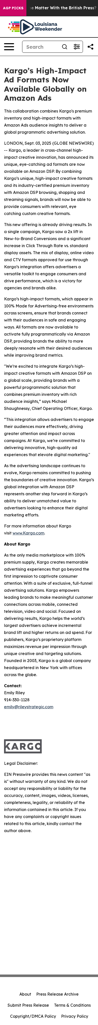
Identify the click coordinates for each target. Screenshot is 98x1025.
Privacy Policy (74, 1016)
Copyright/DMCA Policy (33, 1016)
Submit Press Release (28, 1005)
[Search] (65, 46)
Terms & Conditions (72, 1005)
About (25, 994)
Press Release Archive (57, 994)
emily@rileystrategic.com (28, 706)
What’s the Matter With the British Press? (53, 8)
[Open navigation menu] (9, 47)
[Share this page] (90, 47)
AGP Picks (13, 8)
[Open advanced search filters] (77, 46)
